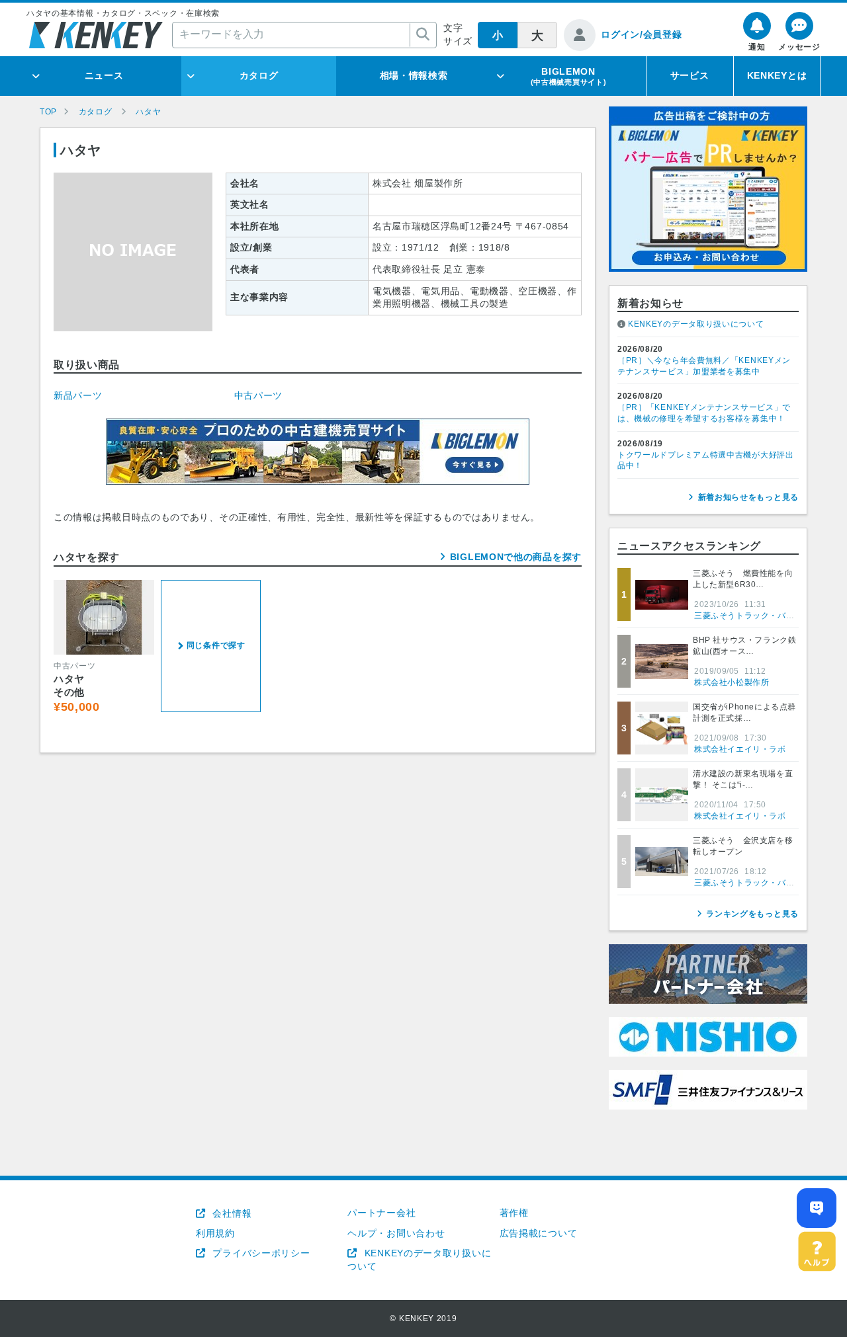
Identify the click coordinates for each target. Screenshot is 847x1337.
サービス (689, 75)
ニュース (104, 75)
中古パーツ (258, 395)
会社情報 (230, 1213)
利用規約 (215, 1233)
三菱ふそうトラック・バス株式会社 (761, 615)
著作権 (514, 1212)
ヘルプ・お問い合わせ (396, 1233)
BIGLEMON (569, 76)
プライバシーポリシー (260, 1253)
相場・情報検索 (414, 75)
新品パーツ (78, 395)
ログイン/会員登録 (641, 34)
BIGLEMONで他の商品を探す (516, 556)
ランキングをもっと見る (752, 913)
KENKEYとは (777, 75)
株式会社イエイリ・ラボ (740, 749)
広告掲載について (539, 1233)
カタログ (259, 75)
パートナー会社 (381, 1212)
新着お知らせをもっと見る (748, 497)
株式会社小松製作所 (731, 682)
